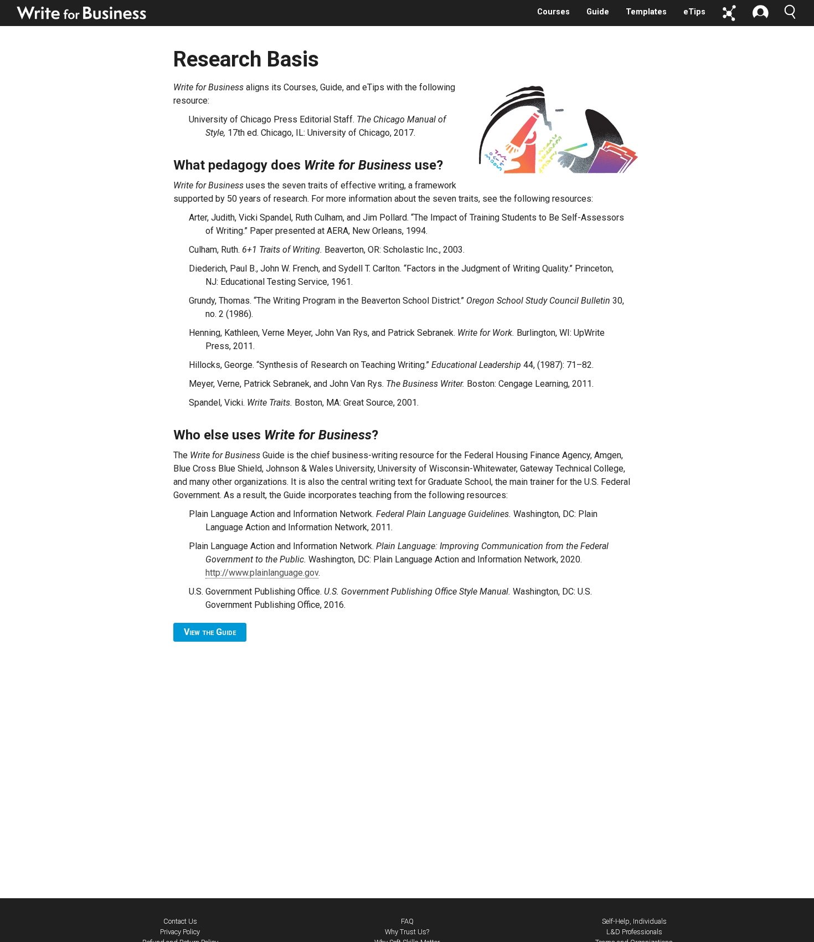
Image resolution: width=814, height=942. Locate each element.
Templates (646, 12)
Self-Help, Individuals (634, 921)
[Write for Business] (82, 13)
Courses (553, 12)
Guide (597, 12)
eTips (694, 12)
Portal (729, 13)
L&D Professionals (634, 932)
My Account (760, 13)
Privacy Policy (180, 932)
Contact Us (180, 921)
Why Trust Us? (407, 932)
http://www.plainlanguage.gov (261, 572)
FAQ (407, 921)
